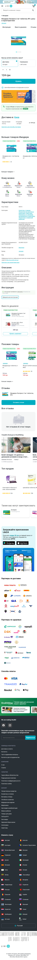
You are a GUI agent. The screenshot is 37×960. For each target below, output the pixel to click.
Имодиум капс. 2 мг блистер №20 (11, 157)
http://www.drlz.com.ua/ (12, 260)
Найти (33, 10)
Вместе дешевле (20, 27)
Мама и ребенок (6, 811)
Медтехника (4, 805)
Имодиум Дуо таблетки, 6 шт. (10, 366)
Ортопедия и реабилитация (9, 808)
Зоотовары (4, 819)
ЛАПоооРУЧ (5, 816)
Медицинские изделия (7, 802)
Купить (18, 81)
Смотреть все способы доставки (11, 127)
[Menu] (2, 6)
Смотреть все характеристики (10, 262)
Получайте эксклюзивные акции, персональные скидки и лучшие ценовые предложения (17, 731)
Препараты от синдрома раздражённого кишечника (27, 215)
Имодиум (21, 247)
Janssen (3, 23)
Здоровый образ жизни (8, 822)
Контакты (4, 751)
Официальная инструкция (10, 297)
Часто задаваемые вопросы (9, 754)
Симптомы (29, 213)
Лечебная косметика (7, 799)
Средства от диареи (24, 210)
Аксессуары (4, 825)
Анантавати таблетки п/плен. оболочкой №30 (10, 488)
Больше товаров (7, 171)
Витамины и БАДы (6, 797)
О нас (3, 765)
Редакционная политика (8, 778)
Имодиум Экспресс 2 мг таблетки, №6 (18, 314)
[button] (10, 63)
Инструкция (7, 27)
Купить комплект (15, 334)
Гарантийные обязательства (9, 775)
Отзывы (33, 27)
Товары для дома (6, 813)
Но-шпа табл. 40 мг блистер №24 (17, 323)
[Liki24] (5, 946)
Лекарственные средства (8, 791)
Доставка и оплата (7, 749)
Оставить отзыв (18, 402)
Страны (3, 767)
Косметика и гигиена (7, 794)
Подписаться (30, 737)
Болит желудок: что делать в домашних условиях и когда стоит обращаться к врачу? (14, 456)
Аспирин (14, 510)
